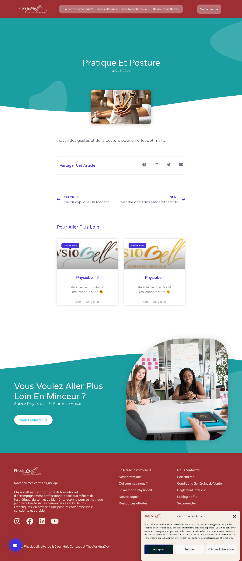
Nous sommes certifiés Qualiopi (36, 483)
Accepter (158, 549)
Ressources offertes (165, 9)
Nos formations (132, 9)
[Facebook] (29, 521)
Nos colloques (107, 9)
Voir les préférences (221, 549)
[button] (234, 516)
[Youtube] (54, 521)
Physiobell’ (154, 277)
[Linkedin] (42, 521)
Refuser (189, 549)
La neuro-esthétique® (78, 9)
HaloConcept (72, 546)
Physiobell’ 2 (87, 277)
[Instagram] (17, 521)
